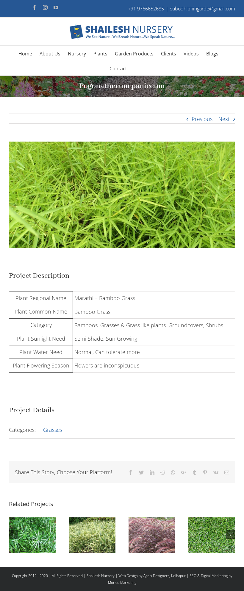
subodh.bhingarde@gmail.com (202, 8)
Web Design (128, 575)
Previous (202, 118)
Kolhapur (178, 575)
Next (224, 118)
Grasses (52, 429)
